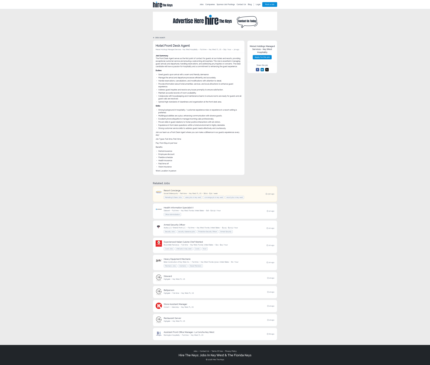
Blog (250, 4)
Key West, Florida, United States (192, 210)
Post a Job (269, 4)
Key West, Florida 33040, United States (215, 262)
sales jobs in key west (193, 197)
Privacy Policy (231, 351)
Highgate (167, 279)
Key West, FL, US (215, 49)
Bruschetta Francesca (171, 245)
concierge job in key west (213, 197)
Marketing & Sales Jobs (173, 197)
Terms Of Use (217, 351)
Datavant (167, 210)
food (204, 249)
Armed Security (225, 232)
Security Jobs (170, 232)
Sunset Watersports (171, 193)
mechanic (182, 266)
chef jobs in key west (183, 249)
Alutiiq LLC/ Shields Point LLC (175, 228)
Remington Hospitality (172, 335)
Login (258, 4)
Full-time (203, 49)
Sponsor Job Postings (226, 4)
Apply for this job (262, 57)
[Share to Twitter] (267, 69)
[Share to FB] (257, 69)
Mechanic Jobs (170, 266)
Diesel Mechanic (196, 266)
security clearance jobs (186, 232)
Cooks (197, 249)
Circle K (166, 307)
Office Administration (172, 214)
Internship (175, 307)
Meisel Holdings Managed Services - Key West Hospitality (177, 49)
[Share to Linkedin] (262, 69)
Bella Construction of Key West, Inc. (177, 262)
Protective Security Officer (207, 232)
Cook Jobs (169, 249)
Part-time (183, 193)
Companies (210, 4)
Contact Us (241, 4)
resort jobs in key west (234, 197)
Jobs (202, 4)
